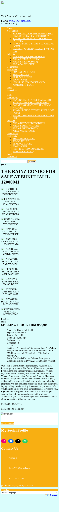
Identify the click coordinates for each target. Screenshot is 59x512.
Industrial (11, 54)
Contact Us (12, 90)
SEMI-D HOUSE (21, 74)
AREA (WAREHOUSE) (24, 64)
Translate (54, 495)
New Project (12, 31)
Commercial (12, 67)
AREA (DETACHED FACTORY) (29, 56)
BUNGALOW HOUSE (24, 72)
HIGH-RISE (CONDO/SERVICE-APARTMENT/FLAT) (29, 83)
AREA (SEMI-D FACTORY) (26, 59)
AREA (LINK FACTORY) (25, 61)
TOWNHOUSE (20, 79)
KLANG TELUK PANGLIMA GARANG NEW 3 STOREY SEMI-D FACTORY (33, 34)
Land (9, 87)
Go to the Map (7, 423)
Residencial (12, 69)
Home (9, 28)
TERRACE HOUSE (22, 77)
